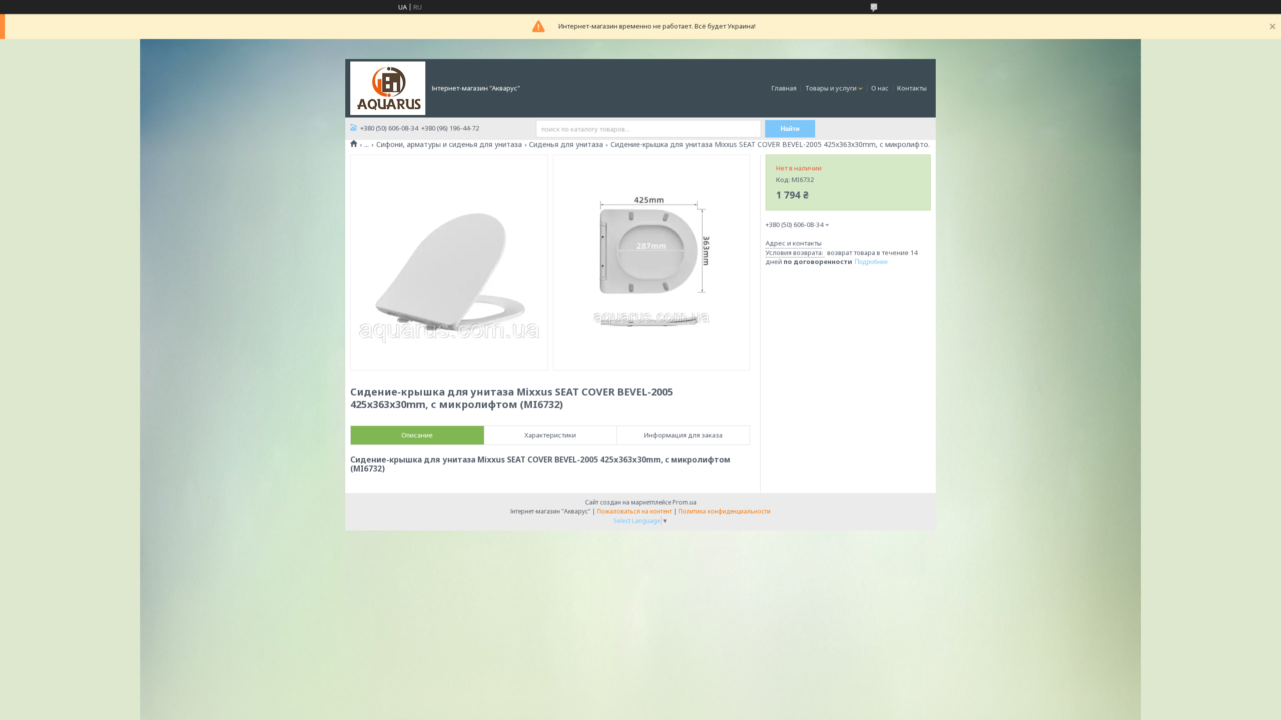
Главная (784, 88)
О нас (880, 88)
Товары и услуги (831, 88)
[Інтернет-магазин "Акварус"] (387, 87)
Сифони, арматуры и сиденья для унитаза (449, 144)
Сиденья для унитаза (566, 144)
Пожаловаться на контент (634, 511)
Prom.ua (685, 502)
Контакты (912, 88)
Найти (790, 128)
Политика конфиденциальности (725, 511)
